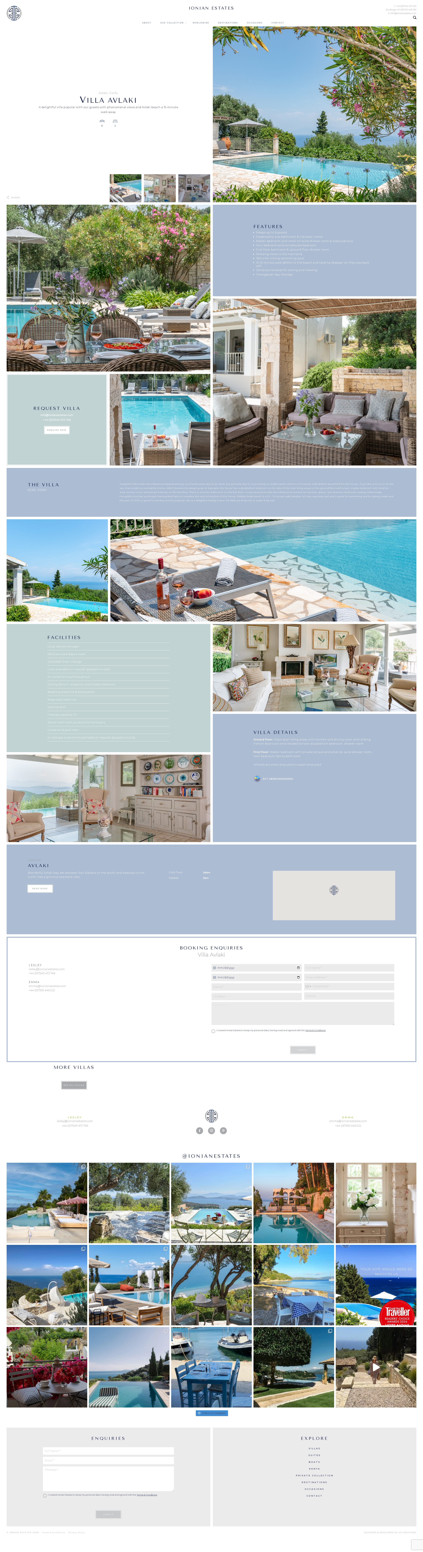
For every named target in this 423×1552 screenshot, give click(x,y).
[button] (334, 891)
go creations (407, 1532)
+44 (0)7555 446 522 (42, 990)
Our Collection (172, 23)
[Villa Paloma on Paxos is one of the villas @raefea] (376, 1367)
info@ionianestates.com (56, 415)
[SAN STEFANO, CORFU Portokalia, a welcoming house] (211, 1203)
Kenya (314, 1468)
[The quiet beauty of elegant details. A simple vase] (376, 1203)
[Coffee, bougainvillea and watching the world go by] (47, 1367)
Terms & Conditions (315, 1030)
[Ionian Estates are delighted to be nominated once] (376, 1285)
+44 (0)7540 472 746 (57, 419)
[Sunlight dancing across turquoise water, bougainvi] (293, 1203)
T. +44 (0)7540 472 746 (405, 6)
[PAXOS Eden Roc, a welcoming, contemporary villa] (129, 1285)
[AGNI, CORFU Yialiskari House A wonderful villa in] (129, 1367)
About (146, 23)
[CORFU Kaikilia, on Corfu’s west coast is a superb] (47, 1203)
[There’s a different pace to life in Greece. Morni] (211, 1367)
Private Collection (314, 1475)
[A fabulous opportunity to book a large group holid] (211, 1285)
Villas (315, 1448)
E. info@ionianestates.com (402, 13)
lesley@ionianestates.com (47, 969)
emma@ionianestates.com (47, 986)
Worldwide (201, 23)
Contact (277, 23)
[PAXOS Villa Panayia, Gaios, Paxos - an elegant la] (129, 1203)
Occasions (255, 23)
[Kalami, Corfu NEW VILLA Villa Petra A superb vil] (293, 1367)
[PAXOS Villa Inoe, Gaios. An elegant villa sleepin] (47, 1285)
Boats (314, 1462)
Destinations (228, 23)
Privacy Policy (76, 1532)
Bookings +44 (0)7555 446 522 (401, 9)
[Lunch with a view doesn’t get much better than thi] (293, 1285)
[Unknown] (308, 986)
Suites (314, 1455)
